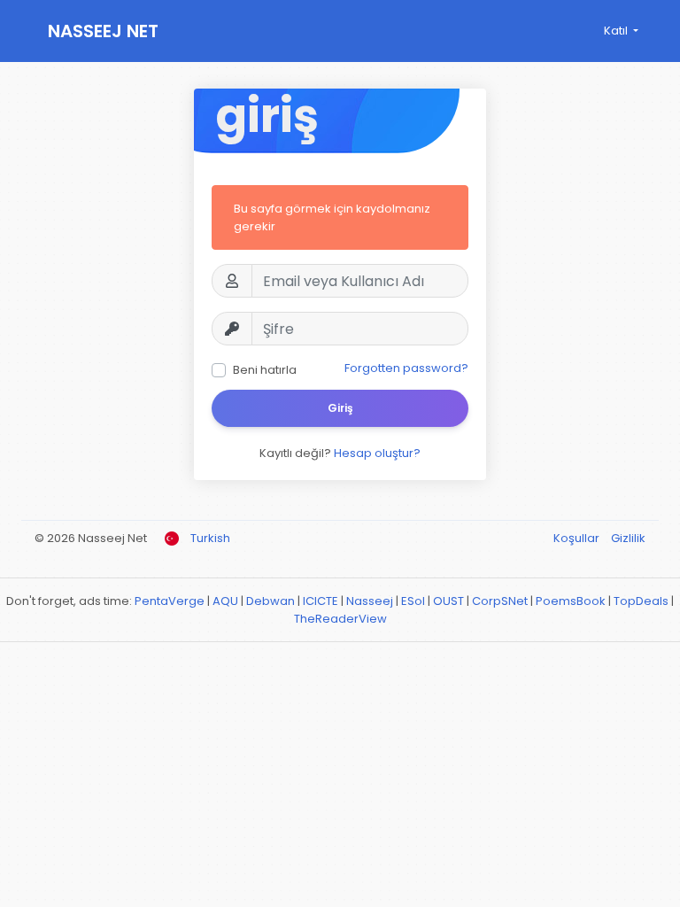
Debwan (270, 601)
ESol (413, 601)
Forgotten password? (406, 368)
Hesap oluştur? (377, 453)
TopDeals (641, 601)
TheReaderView (340, 618)
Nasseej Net (103, 31)
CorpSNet (500, 601)
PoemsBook (571, 601)
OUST (448, 601)
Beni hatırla (265, 369)
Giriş (340, 407)
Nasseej (369, 601)
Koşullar (577, 538)
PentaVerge (170, 601)
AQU (225, 601)
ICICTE (320, 601)
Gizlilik (628, 538)
